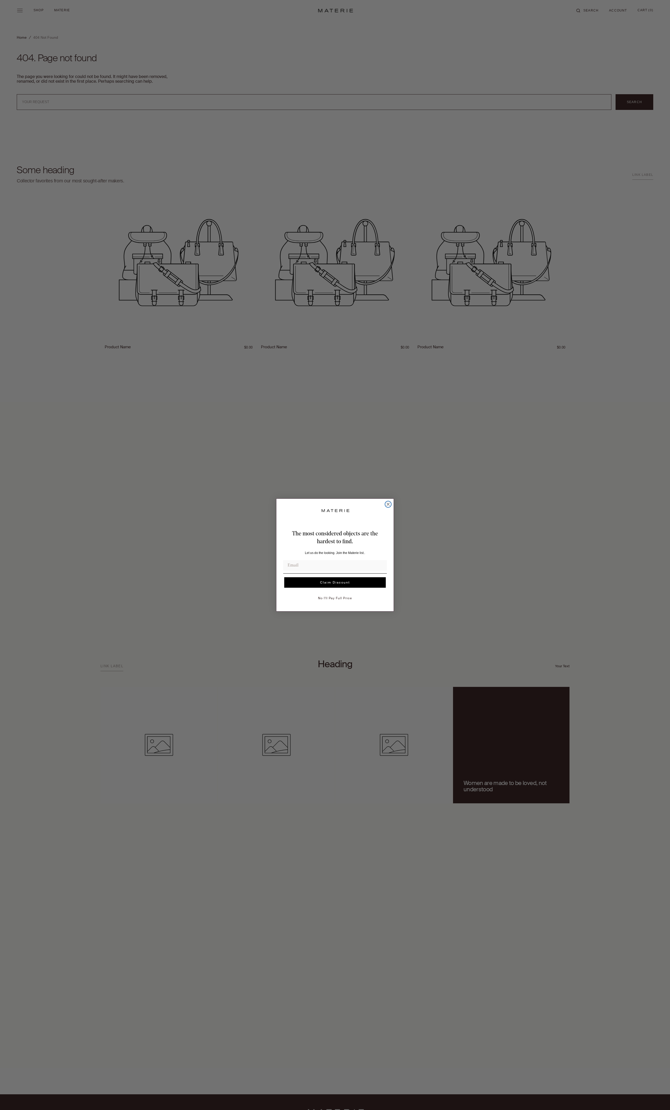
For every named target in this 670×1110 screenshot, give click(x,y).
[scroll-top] (658, 1098)
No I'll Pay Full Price (335, 598)
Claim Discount (335, 582)
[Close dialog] (388, 504)
